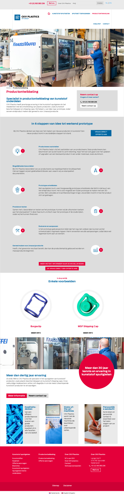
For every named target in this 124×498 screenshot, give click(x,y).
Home (8, 88)
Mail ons (52, 3)
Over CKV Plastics (64, 3)
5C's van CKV (70, 458)
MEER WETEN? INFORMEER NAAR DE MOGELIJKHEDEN (62, 264)
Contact (106, 24)
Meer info (36, 333)
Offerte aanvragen (19, 463)
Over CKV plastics (71, 461)
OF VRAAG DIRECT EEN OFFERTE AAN (62, 268)
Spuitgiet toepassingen (81, 13)
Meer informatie (16, 396)
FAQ (74, 3)
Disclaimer (67, 486)
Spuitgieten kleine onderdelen (19, 472)
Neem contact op (89, 106)
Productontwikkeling (46, 458)
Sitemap (55, 486)
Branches (16, 466)
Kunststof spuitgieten (61, 13)
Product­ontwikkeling (100, 13)
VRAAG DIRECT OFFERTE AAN (101, 133)
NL (107, 3)
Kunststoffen (17, 458)
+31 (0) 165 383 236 (37, 3)
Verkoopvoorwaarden (73, 466)
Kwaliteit (97, 24)
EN (110, 3)
